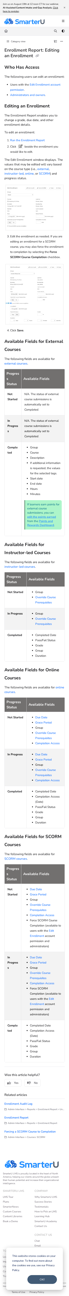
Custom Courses (12, 1211)
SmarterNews (11, 1207)
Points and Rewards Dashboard (40, 523)
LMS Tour (8, 1197)
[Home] (24, 21)
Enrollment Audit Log (18, 1104)
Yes (16, 1083)
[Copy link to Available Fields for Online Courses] (27, 678)
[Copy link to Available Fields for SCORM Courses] (27, 845)
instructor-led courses (19, 567)
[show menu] (63, 21)
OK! (42, 1279)
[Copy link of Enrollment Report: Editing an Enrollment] (37, 56)
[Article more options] (62, 42)
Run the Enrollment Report (27, 140)
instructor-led (14, 174)
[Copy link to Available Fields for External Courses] (27, 350)
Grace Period (43, 722)
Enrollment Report (16, 1117)
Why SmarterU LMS (45, 1197)
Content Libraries (12, 1216)
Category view (17, 41)
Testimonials (41, 1207)
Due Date (41, 717)
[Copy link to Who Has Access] (45, 68)
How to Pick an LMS (45, 1211)
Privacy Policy (37, 1292)
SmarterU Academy (45, 1221)
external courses (15, 363)
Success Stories (43, 1202)
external (43, 169)
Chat (37, 1241)
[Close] (64, 7)
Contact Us (40, 1226)
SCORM (44, 174)
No (36, 1083)
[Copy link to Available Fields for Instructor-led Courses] (56, 553)
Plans (6, 1202)
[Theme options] (63, 31)
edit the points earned (41, 517)
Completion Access (47, 743)
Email (37, 1245)
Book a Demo (10, 1221)
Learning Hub (42, 1216)
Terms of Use (18, 1292)
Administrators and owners (27, 95)
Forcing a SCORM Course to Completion (30, 1131)
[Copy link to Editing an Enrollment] (56, 106)
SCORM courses (15, 859)
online (29, 174)
